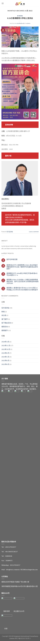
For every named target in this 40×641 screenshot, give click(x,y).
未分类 (3, 315)
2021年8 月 (5, 364)
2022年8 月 (5, 360)
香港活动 (4, 327)
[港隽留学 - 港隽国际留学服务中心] (20, 3)
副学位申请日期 (12, 259)
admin (28, 23)
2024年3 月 (5, 342)
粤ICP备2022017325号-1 (23, 638)
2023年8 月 (5, 353)
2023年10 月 (5, 349)
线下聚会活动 (6, 323)
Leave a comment (34, 231)
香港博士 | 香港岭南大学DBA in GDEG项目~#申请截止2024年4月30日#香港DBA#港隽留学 (22, 289)
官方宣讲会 (20, 15)
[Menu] (2, 3)
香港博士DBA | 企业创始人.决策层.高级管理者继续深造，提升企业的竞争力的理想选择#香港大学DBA (22, 281)
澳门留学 (4, 319)
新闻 (3, 312)
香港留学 (4, 330)
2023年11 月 (5, 345)
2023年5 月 (5, 357)
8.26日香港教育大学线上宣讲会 (20, 18)
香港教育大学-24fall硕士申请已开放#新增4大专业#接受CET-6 (22, 274)
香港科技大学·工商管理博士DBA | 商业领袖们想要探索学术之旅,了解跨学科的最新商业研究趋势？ (22, 267)
